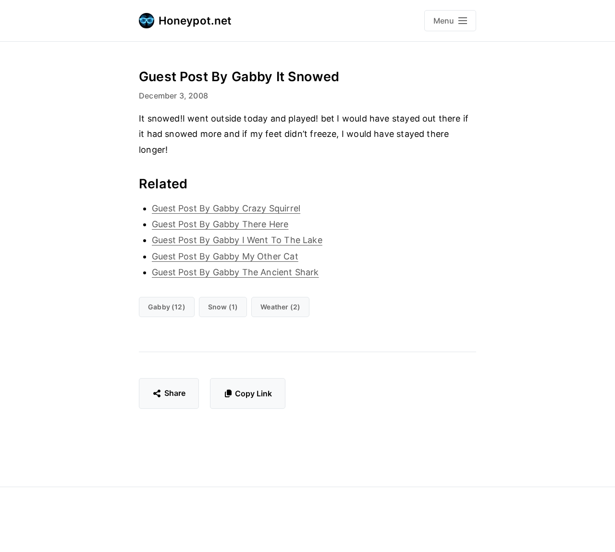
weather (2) (280, 307)
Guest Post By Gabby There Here (220, 224)
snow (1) (223, 307)
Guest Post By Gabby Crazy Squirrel (226, 208)
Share (175, 393)
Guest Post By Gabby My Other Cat (225, 256)
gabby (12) (166, 307)
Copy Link (253, 393)
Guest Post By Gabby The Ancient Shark (235, 272)
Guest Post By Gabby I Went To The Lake (237, 240)
